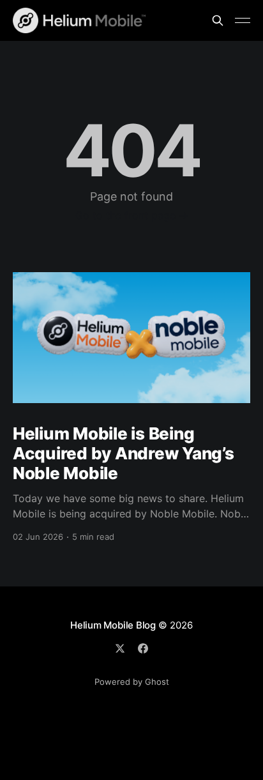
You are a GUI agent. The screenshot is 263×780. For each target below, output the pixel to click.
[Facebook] (143, 648)
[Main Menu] (242, 20)
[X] (120, 648)
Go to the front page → (131, 215)
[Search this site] (217, 20)
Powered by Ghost (131, 682)
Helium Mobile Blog (113, 625)
